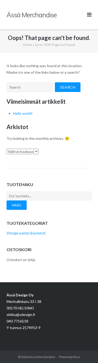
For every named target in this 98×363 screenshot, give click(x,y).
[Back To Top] (85, 350)
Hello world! (23, 113)
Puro (76, 357)
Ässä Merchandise (42, 357)
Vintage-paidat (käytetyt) (26, 233)
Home (27, 45)
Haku (16, 205)
